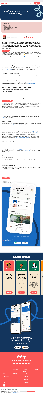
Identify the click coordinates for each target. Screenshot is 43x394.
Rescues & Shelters (6, 375)
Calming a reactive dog (7, 29)
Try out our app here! (6, 50)
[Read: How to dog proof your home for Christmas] (32, 266)
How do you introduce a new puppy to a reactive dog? (11, 27)
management (28, 124)
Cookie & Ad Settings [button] (23, 391)
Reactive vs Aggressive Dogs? (8, 26)
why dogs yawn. (36, 132)
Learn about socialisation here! (7, 100)
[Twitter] (17, 363)
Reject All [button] (36, 391)
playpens (15, 94)
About (4, 369)
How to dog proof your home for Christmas (32, 277)
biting (24, 69)
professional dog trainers (36, 57)
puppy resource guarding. (31, 83)
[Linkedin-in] (20, 363)
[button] (37, 3)
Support (35, 369)
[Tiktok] (26, 363)
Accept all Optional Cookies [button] (31, 391)
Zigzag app (26, 56)
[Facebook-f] (14, 363)
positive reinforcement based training (18, 124)
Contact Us (35, 372)
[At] (29, 363)
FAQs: (4, 30)
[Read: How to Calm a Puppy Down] (4, 3)
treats (4, 103)
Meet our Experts (16, 372)
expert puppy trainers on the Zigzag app (22, 137)
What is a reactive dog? (6, 25)
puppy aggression (9, 69)
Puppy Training (25, 378)
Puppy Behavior (26, 375)
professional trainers (26, 150)
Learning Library (25, 370)
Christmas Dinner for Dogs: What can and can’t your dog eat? (19, 277)
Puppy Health (25, 376)
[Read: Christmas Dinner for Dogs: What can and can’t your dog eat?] (19, 266)
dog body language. (31, 131)
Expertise (15, 369)
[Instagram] (23, 363)
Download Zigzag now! (6, 177)
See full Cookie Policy (16, 392)
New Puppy (25, 373)
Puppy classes (4, 117)
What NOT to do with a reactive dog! (9, 28)
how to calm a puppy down (18, 147)
